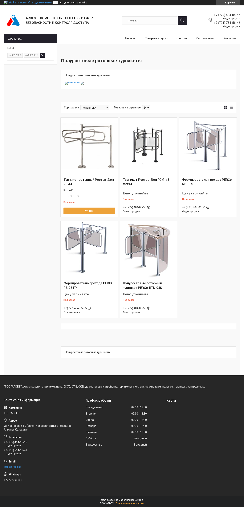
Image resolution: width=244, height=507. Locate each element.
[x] (83, 81)
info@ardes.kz (12, 466)
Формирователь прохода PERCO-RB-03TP (88, 285)
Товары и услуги (155, 38)
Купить (89, 210)
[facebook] (72, 81)
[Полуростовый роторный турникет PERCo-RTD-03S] (148, 249)
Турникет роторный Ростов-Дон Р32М (88, 182)
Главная (130, 38)
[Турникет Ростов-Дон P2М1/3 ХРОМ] (148, 146)
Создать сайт (67, 2)
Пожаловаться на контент (130, 503)
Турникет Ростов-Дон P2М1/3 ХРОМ (146, 182)
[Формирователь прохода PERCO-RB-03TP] (89, 249)
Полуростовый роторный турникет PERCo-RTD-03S (142, 285)
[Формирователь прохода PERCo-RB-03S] (208, 146)
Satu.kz (139, 500)
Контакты (230, 38)
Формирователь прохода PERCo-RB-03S (207, 182)
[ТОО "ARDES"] (13, 20)
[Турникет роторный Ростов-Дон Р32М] (89, 146)
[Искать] (182, 20)
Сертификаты (205, 38)
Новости (181, 38)
